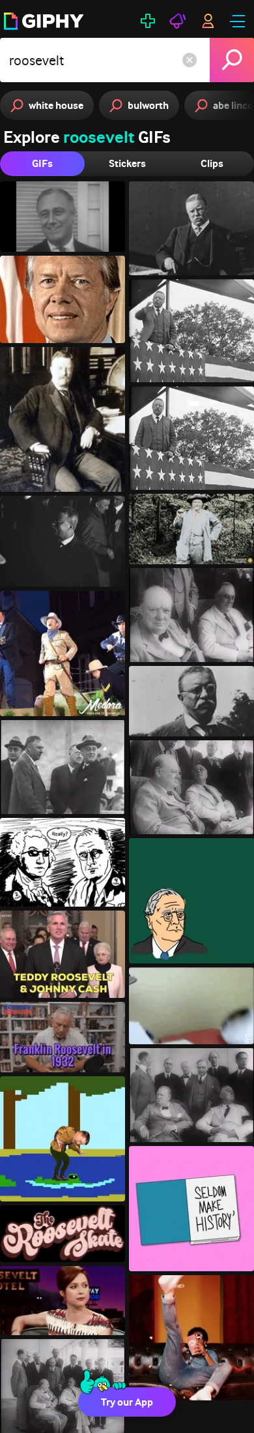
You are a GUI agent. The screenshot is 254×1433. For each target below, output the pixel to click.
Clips (212, 163)
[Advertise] (177, 21)
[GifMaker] (147, 21)
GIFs (42, 163)
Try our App (127, 1402)
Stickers (127, 163)
